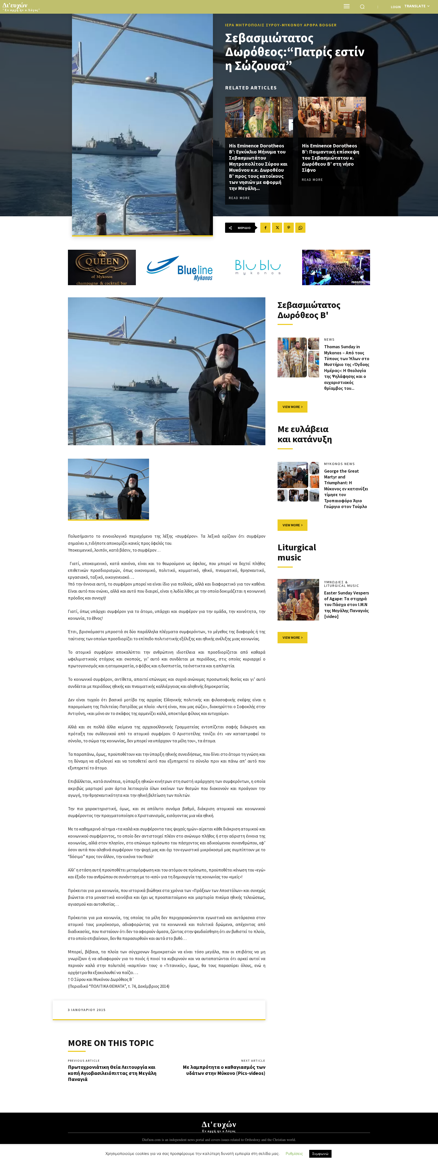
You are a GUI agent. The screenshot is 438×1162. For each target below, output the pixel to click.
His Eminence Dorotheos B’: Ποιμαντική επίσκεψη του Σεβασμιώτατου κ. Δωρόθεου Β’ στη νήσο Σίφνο (330, 157)
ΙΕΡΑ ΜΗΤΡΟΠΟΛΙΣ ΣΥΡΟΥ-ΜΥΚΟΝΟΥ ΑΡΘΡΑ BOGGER (281, 25)
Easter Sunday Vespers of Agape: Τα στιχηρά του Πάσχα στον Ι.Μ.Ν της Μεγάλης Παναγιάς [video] (346, 604)
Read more (239, 198)
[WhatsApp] (300, 228)
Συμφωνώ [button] (320, 1154)
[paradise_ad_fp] (336, 267)
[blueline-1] (180, 267)
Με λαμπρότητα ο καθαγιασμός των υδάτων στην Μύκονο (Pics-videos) (224, 1070)
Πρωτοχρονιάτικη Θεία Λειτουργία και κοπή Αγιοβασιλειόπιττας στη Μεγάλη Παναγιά (112, 1073)
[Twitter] (277, 228)
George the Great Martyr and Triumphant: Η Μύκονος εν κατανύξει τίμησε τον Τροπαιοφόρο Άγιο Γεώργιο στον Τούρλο (346, 488)
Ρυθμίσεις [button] (294, 1153)
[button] (362, 6)
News (329, 339)
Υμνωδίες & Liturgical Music (341, 583)
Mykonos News (339, 464)
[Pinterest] (289, 228)
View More (291, 406)
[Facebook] (265, 228)
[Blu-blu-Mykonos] (258, 267)
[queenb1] (102, 267)
